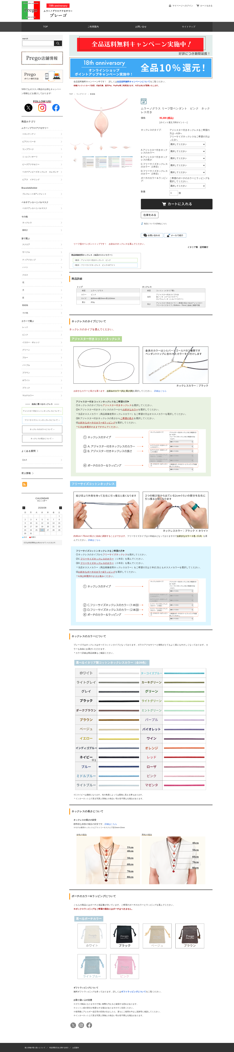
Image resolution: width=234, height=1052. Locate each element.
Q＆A (24, 460)
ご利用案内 (93, 27)
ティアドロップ (29, 260)
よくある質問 (28, 451)
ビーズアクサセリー (30, 164)
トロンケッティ (29, 134)
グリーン (26, 350)
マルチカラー (28, 395)
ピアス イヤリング (30, 179)
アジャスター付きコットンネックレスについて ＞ (42, 411)
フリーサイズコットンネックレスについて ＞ (42, 420)
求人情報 (26, 473)
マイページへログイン (182, 5)
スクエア (26, 244)
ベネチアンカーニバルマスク (34, 208)
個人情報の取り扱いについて (35, 1047)
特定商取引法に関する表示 (58, 1047)
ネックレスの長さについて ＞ (42, 438)
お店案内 (75, 1047)
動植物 (92, 94)
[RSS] (24, 484)
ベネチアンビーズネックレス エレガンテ (40, 172)
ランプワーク (81, 94)
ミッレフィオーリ (30, 157)
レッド (25, 327)
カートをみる (206, 5)
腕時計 (25, 230)
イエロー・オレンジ (30, 342)
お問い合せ (140, 27)
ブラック (26, 388)
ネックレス (27, 222)
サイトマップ (188, 27)
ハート (25, 267)
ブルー (25, 357)
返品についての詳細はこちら (155, 224)
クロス (25, 275)
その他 (25, 313)
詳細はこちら (160, 391)
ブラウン (26, 373)
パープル (26, 365)
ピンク (25, 335)
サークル (26, 252)
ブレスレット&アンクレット (34, 194)
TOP (45, 27)
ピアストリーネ (29, 141)
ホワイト (26, 380)
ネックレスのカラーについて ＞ (42, 429)
